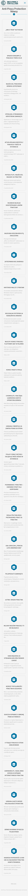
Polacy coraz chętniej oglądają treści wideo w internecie (14, 456)
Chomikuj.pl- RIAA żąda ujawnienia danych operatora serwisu (14, 398)
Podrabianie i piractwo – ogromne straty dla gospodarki (14, 487)
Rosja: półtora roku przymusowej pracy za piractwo (14, 517)
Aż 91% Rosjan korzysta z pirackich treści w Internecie (14, 144)
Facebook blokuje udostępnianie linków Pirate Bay (14, 205)
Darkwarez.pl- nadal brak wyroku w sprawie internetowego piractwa (14, 773)
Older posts (13, 883)
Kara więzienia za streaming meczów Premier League (14, 658)
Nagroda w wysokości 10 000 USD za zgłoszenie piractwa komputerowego (14, 860)
